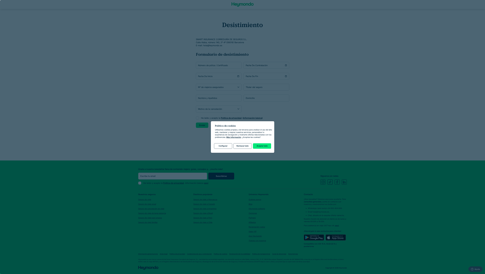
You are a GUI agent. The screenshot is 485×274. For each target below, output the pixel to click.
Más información (233, 137)
